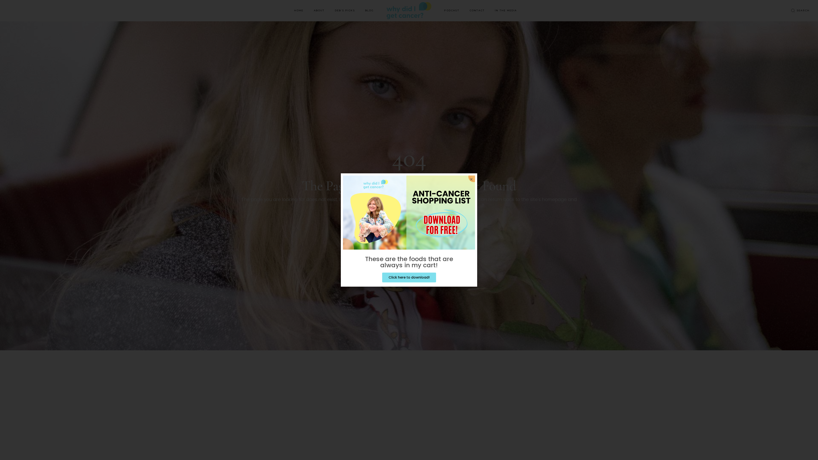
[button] (471, 179)
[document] (409, 230)
